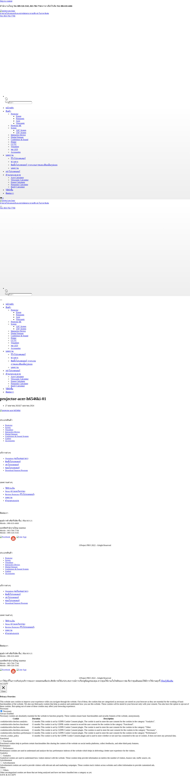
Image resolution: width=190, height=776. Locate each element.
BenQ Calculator (18, 187)
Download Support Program (16, 470)
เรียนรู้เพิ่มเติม (167, 681)
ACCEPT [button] (4, 684)
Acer (18, 121)
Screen (8, 427)
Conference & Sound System (17, 436)
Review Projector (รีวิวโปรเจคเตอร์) (20, 494)
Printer (13, 142)
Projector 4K (16, 125)
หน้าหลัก (10, 108)
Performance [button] (5, 746)
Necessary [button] (4, 709)
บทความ (15, 168)
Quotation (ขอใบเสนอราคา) (16, 458)
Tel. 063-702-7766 (7, 16)
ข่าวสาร (14, 162)
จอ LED (14, 149)
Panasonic (20, 118)
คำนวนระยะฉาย (12, 501)
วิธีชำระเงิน (10, 488)
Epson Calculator (18, 182)
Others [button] (2, 767)
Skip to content (6, 1)
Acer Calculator (17, 177)
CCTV (14, 144)
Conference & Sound (19, 139)
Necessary (7, 711)
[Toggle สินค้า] (45, 307)
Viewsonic (20, 123)
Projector (8, 425)
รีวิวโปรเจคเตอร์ (18, 158)
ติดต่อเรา (10, 193)
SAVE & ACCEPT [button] (8, 775)
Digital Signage (17, 137)
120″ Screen (21, 130)
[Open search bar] (6, 99)
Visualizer (15, 146)
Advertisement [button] (6, 760)
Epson (18, 116)
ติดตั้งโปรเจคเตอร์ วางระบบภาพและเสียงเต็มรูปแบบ (34, 165)
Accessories (16, 152)
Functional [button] (4, 738)
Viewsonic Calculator (19, 180)
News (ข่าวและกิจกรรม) (15, 491)
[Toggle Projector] (45, 310)
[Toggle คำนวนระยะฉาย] (45, 374)
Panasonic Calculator (19, 184)
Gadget (8, 438)
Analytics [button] (4, 753)
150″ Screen (21, 132)
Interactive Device (18, 135)
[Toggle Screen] (45, 324)
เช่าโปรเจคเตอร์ (13, 171)
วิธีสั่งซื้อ (9, 190)
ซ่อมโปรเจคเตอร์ (12, 468)
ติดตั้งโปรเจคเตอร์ (13, 462)
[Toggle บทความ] (45, 351)
